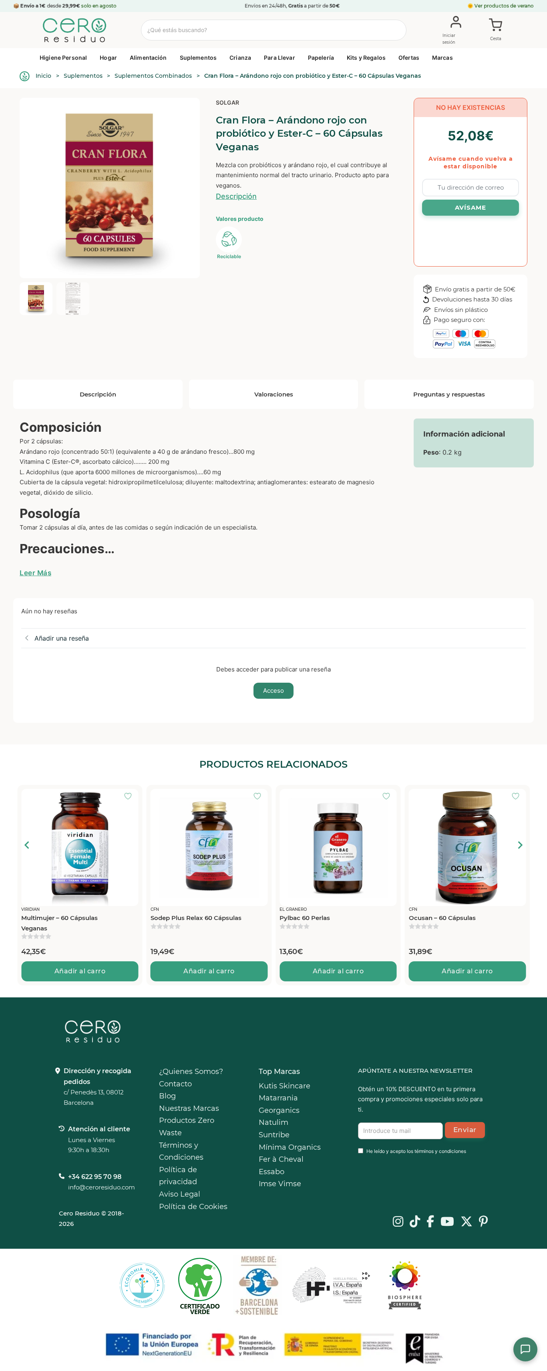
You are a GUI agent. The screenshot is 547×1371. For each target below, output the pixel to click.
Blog (167, 1096)
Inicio (43, 75)
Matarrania (278, 1098)
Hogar (108, 57)
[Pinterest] (483, 1222)
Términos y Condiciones (181, 1151)
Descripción (236, 196)
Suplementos (198, 57)
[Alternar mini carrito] (496, 30)
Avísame (470, 207)
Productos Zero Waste (186, 1126)
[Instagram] (398, 1222)
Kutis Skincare (284, 1086)
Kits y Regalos (366, 57)
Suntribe (274, 1134)
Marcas (442, 57)
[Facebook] (430, 1222)
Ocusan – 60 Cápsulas (313, 918)
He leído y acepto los (416, 1151)
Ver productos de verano (504, 6)
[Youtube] (447, 1222)
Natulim (273, 1122)
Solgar (227, 102)
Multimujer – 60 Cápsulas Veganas (447, 923)
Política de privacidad (178, 1176)
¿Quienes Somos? (191, 1071)
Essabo (271, 1171)
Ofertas (408, 57)
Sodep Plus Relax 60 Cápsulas (66, 918)
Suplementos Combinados (153, 75)
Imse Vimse (280, 1183)
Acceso (273, 690)
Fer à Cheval (281, 1159)
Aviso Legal (179, 1194)
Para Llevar (279, 57)
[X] (467, 1222)
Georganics (279, 1110)
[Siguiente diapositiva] (520, 845)
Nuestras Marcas (189, 1108)
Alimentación (148, 57)
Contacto (175, 1084)
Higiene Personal (63, 57)
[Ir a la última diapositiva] (27, 845)
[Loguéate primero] (131, 797)
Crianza (240, 57)
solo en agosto (99, 6)
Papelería (321, 57)
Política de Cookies (193, 1206)
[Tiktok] (415, 1222)
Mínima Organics (290, 1147)
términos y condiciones (440, 1151)
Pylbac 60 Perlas (176, 918)
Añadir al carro (80, 971)
